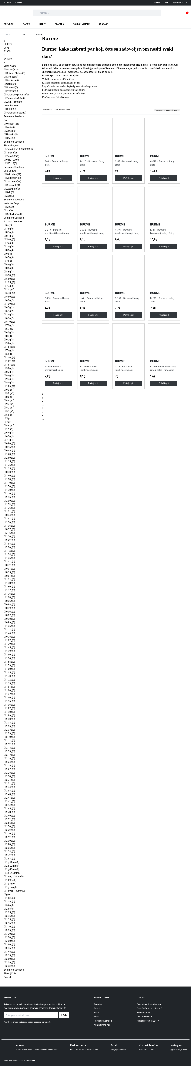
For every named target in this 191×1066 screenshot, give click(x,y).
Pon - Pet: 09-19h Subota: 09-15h (84, 1050)
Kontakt (103, 24)
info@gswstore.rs (118, 1050)
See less (19, 116)
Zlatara (59, 24)
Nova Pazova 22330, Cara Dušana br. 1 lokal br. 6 (36, 1050)
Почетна (7, 34)
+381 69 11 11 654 (146, 1050)
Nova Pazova (143, 1012)
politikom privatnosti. (42, 1022)
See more (9, 116)
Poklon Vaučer (81, 24)
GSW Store (13, 1060)
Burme (9, 69)
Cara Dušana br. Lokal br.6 (149, 1008)
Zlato (24, 34)
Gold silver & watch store (149, 1004)
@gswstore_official (178, 1050)
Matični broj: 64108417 (148, 1020)
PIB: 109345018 (144, 1016)
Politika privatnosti (103, 1020)
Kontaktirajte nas (102, 1024)
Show (10, 973)
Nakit (42, 24)
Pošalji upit (58, 178)
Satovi (26, 24)
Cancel (7, 977)
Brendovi (9, 24)
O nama (18, 3)
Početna (7, 3)
